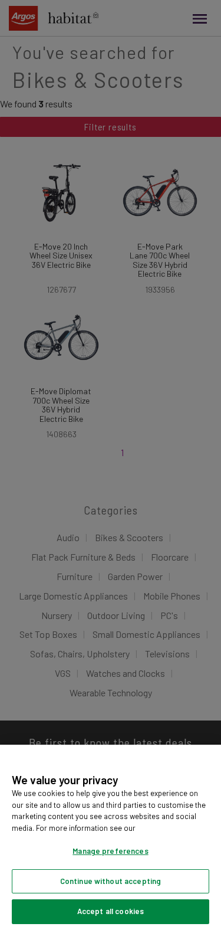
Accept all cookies (110, 911)
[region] (110, 837)
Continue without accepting (110, 881)
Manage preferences (110, 851)
